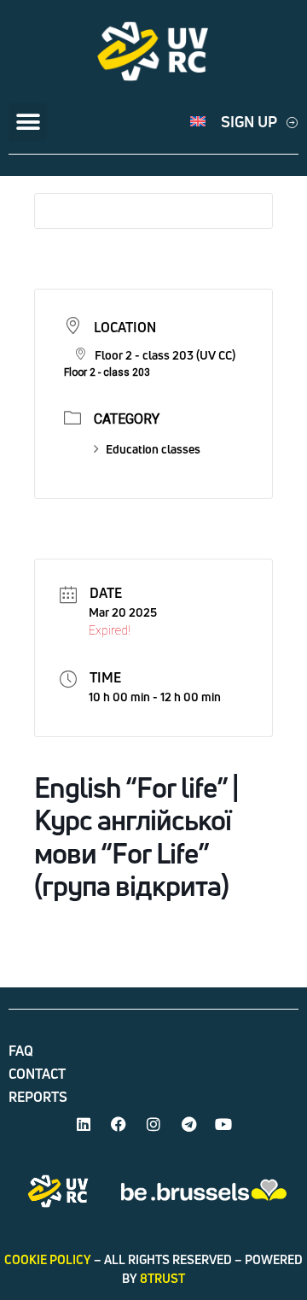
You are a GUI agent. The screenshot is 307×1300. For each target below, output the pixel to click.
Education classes (153, 449)
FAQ (21, 1050)
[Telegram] (188, 1124)
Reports (38, 1096)
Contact (37, 1073)
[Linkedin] (83, 1124)
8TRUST (162, 1278)
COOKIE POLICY (47, 1259)
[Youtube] (223, 1124)
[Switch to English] (198, 121)
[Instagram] (153, 1124)
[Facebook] (118, 1124)
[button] (28, 121)
